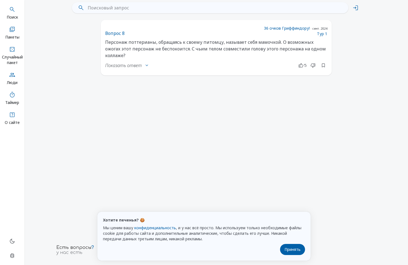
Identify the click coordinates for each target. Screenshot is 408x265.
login (355, 8)
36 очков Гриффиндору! (287, 28)
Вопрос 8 (115, 33)
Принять (292, 249)
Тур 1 (322, 33)
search (81, 8)
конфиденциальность (155, 227)
